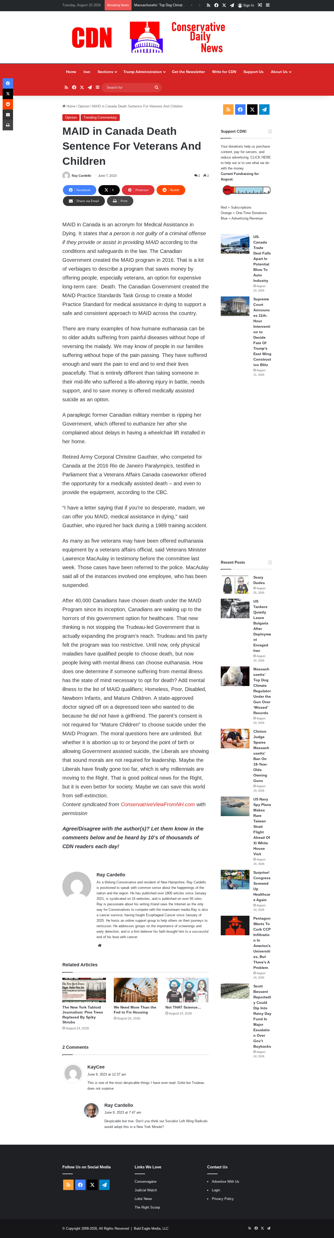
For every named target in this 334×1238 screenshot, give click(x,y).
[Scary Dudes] (235, 584)
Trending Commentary (100, 117)
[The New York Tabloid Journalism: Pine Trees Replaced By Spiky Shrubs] (84, 990)
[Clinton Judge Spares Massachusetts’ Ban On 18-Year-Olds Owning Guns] (235, 738)
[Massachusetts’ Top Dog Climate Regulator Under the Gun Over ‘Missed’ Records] (235, 676)
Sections (105, 72)
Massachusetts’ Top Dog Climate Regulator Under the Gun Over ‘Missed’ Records (262, 691)
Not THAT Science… (183, 1007)
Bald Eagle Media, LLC (151, 1228)
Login (216, 1190)
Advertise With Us (225, 1182)
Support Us (253, 72)
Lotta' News (143, 1199)
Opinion (84, 106)
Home (71, 72)
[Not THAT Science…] (187, 990)
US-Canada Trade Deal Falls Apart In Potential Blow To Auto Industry (262, 259)
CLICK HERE (260, 157)
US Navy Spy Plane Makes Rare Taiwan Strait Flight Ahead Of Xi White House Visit (262, 826)
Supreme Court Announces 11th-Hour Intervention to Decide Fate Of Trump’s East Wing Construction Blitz (262, 332)
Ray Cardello (81, 176)
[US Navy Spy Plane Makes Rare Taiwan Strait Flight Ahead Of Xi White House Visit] (235, 806)
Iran (87, 72)
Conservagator (146, 1182)
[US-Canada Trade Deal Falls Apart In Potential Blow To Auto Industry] (235, 244)
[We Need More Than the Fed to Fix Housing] (135, 990)
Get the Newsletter (188, 72)
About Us (279, 72)
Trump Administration (142, 72)
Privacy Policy (223, 1199)
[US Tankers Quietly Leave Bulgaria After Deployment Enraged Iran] (235, 608)
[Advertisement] (246, 468)
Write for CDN (224, 72)
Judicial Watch (146, 1190)
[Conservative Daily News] (151, 37)
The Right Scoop (147, 1207)
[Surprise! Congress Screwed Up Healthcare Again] (235, 879)
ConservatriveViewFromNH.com (158, 804)
